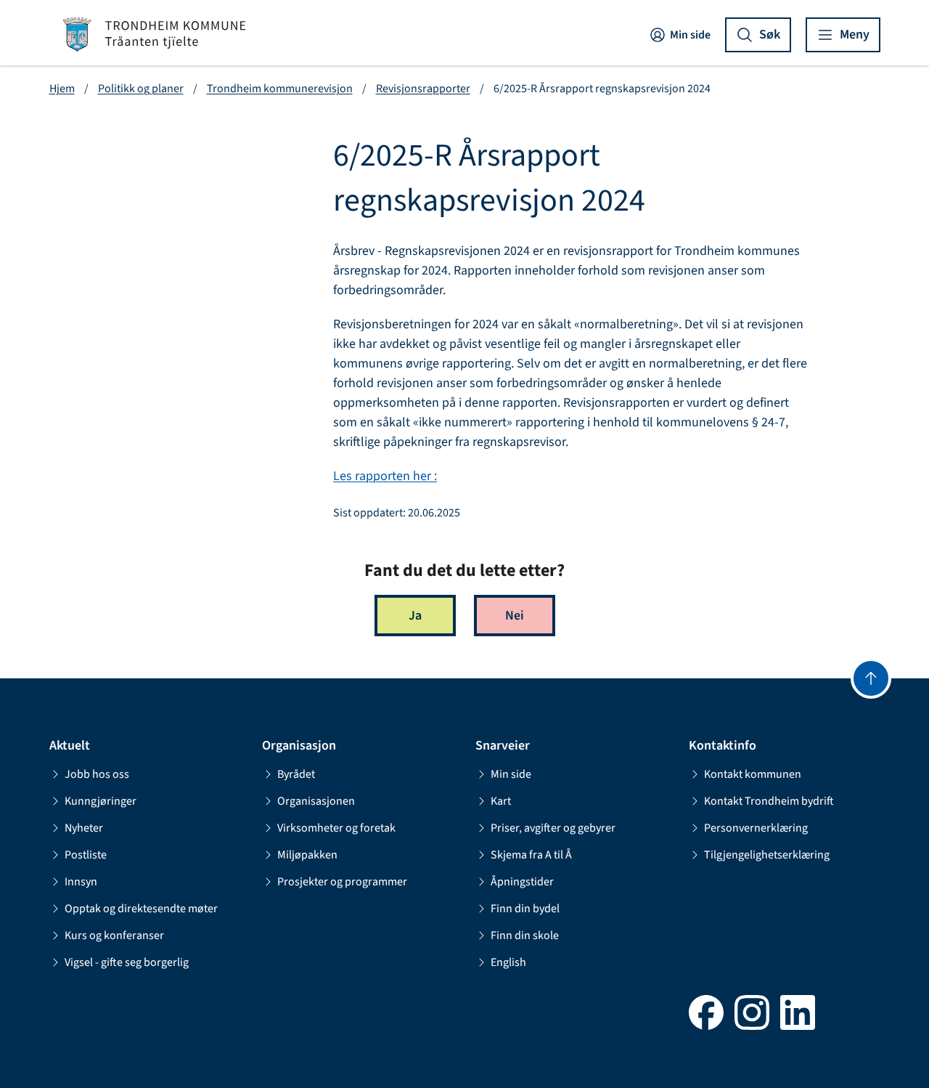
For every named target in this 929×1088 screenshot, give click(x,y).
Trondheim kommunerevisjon (280, 89)
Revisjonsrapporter (423, 89)
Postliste (86, 855)
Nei (514, 615)
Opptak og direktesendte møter (141, 909)
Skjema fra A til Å (531, 855)
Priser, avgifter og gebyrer (553, 828)
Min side (690, 35)
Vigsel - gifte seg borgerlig (127, 962)
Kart (501, 801)
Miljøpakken (307, 855)
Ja (415, 615)
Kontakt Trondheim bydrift (769, 801)
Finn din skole (525, 935)
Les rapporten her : (385, 476)
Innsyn (81, 882)
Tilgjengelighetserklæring (767, 855)
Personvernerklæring (756, 828)
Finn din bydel (525, 909)
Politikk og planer (141, 89)
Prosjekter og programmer (342, 882)
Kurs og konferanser (114, 935)
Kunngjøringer (100, 801)
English (508, 962)
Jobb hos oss (97, 774)
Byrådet (296, 774)
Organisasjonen (316, 801)
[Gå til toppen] (871, 678)
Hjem (62, 89)
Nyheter (84, 828)
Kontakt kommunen (752, 774)
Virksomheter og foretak (336, 828)
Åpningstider (522, 882)
